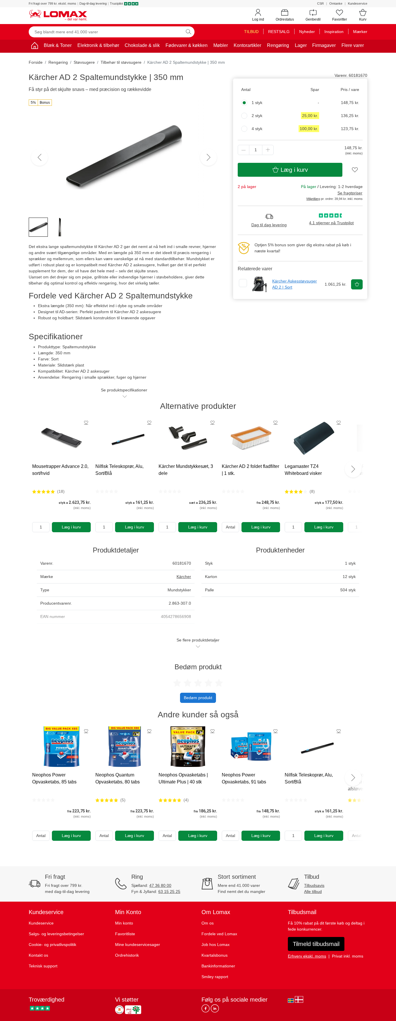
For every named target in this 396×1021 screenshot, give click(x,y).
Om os (207, 923)
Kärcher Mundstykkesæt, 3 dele (186, 470)
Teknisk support (43, 966)
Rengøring (278, 45)
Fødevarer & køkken (187, 45)
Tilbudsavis (314, 885)
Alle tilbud (313, 891)
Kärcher (184, 576)
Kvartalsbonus (214, 955)
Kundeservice (357, 3)
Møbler (220, 45)
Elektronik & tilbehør (98, 45)
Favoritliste (125, 933)
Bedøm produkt (198, 697)
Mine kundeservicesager (137, 944)
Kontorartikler (247, 45)
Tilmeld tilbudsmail (316, 944)
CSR (320, 3)
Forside (36, 62)
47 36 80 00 (160, 885)
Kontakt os (38, 955)
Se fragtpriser (349, 193)
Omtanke (335, 3)
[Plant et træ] (133, 1009)
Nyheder (307, 31)
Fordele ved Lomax (219, 933)
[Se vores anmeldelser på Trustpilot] (40, 1008)
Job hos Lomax (215, 944)
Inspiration (334, 31)
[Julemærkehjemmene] (119, 1009)
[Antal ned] (243, 150)
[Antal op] (268, 150)
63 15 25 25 (169, 891)
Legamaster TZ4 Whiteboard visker (303, 470)
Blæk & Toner (58, 45)
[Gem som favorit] (86, 422)
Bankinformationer (218, 966)
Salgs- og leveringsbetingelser (56, 933)
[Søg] (188, 31)
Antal (230, 527)
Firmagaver (324, 45)
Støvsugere (84, 62)
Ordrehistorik (127, 955)
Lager (301, 45)
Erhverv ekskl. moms (307, 956)
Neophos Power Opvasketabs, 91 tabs (244, 778)
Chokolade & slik (142, 45)
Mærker (360, 31)
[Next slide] (353, 469)
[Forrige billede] (39, 157)
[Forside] (34, 46)
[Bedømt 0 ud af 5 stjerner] (106, 491)
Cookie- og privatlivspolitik (52, 944)
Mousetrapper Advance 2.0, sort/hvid (60, 470)
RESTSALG (279, 31)
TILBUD (251, 31)
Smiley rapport (214, 976)
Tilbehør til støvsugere (121, 62)
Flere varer (352, 45)
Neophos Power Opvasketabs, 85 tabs (54, 778)
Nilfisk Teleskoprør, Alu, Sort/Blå (119, 470)
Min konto (124, 923)
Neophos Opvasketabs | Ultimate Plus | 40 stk (183, 778)
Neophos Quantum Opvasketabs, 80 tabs (117, 778)
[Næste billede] (208, 157)
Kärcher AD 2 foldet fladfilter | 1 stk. (250, 470)
